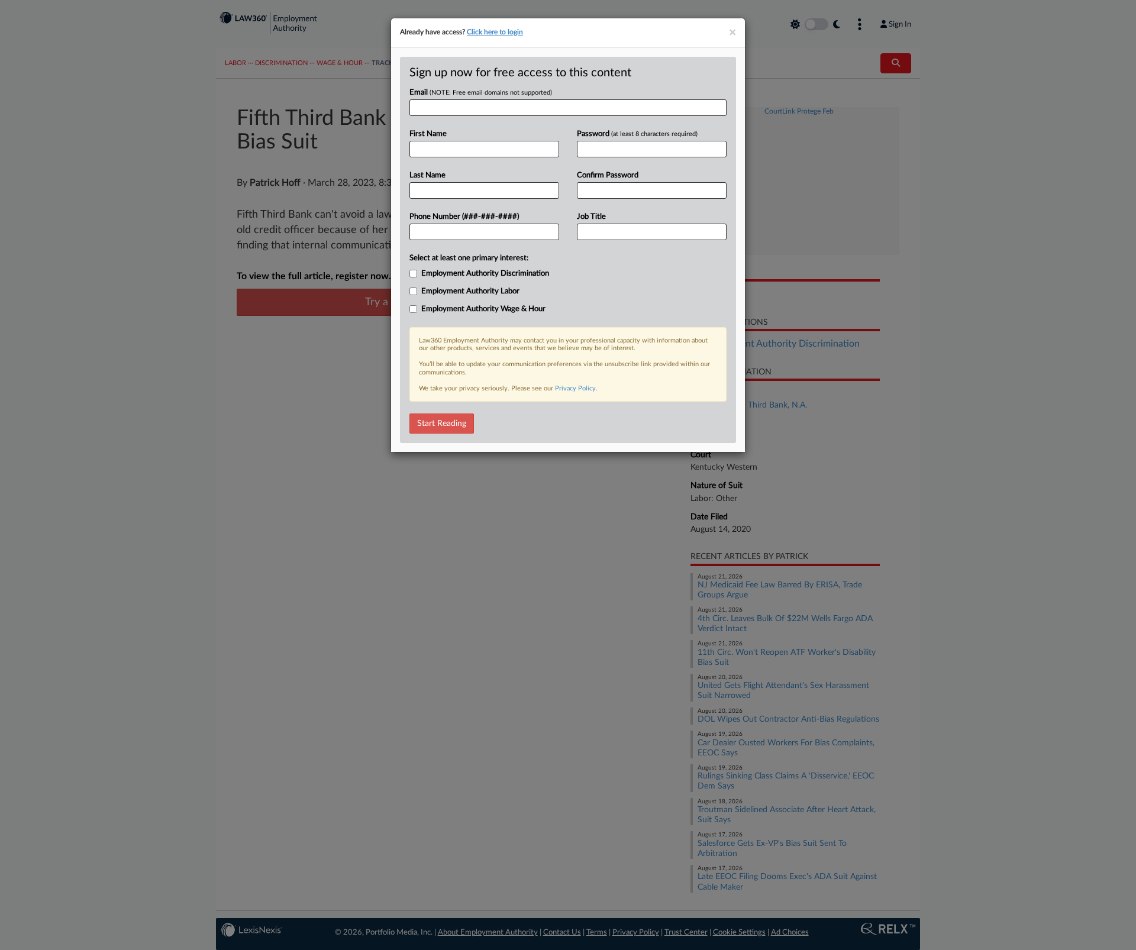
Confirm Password (607, 175)
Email (480, 92)
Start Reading (441, 423)
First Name (428, 134)
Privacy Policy (575, 388)
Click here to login (495, 31)
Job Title (591, 217)
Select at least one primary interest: (468, 258)
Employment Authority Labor (470, 291)
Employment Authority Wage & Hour (483, 309)
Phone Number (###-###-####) (464, 217)
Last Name (427, 175)
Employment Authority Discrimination (485, 273)
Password (637, 134)
